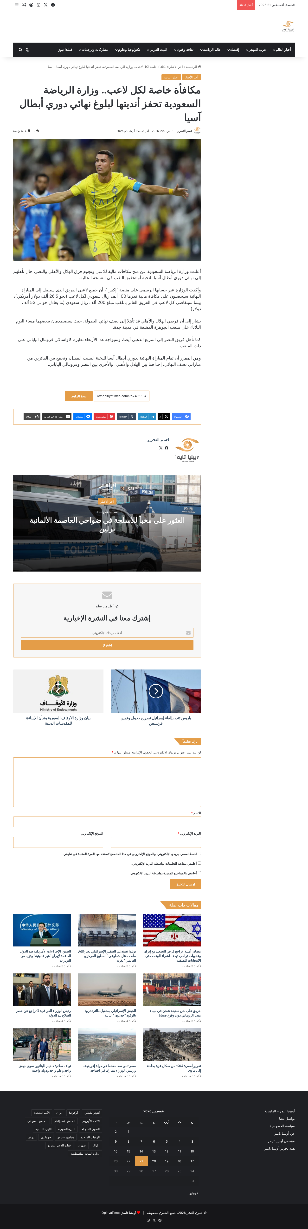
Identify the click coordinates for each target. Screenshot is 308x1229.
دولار (31, 1137)
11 (179, 1151)
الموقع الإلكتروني (92, 833)
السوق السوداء (91, 1129)
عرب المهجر (257, 49)
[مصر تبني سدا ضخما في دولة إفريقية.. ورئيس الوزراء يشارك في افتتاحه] (107, 1044)
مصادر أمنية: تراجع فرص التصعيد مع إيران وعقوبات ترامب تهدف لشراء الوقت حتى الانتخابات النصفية (172, 955)
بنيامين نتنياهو (66, 1137)
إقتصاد (234, 49)
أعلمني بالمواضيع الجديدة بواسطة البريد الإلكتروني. (163, 873)
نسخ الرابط (79, 396)
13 (154, 1151)
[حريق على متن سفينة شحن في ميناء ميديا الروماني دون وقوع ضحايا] (172, 989)
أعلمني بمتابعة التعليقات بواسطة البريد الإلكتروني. (164, 863)
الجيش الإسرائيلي (64, 1121)
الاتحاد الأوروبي (91, 1121)
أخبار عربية (171, 77)
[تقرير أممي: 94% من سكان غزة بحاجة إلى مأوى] (172, 1044)
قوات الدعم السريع (59, 1145)
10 (192, 1151)
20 (154, 1161)
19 (166, 1161)
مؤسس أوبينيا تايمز (281, 1141)
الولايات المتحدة (90, 1137)
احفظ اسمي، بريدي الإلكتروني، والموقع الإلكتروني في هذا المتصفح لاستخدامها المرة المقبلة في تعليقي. (130, 854)
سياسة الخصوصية (282, 1126)
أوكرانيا (73, 1112)
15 (128, 1151)
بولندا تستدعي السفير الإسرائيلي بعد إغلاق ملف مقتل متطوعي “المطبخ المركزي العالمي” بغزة (107, 955)
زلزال (96, 1145)
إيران (59, 1112)
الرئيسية (192, 67)
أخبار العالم (283, 49)
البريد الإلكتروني (189, 833)
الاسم (196, 813)
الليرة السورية (66, 1129)
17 (192, 1161)
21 (141, 1161)
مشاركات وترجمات (95, 49)
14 (141, 1151)
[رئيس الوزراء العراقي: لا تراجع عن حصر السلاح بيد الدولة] (42, 989)
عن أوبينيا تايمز (284, 1133)
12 (166, 1151)
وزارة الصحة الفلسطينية (85, 1153)
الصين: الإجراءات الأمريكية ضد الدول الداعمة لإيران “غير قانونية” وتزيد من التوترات (45, 955)
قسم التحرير (184, 131)
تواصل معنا (287, 1118)
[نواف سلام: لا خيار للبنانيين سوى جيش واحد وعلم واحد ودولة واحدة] (42, 1044)
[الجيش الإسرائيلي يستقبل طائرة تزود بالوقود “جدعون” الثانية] (107, 989)
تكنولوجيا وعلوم (129, 49)
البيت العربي (158, 49)
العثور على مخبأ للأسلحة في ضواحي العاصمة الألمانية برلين (107, 524)
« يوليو (194, 1193)
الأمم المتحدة (42, 1112)
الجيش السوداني (37, 1121)
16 (115, 1151)
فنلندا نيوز (65, 49)
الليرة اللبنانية (43, 1129)
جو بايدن (46, 1137)
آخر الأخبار (176, 67)
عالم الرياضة (212, 49)
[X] (161, 448)
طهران (81, 1145)
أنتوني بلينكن (92, 1112)
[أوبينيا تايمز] (288, 26)
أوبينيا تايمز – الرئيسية (279, 1111)
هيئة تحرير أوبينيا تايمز (279, 1148)
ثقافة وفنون (185, 49)
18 (179, 1161)
